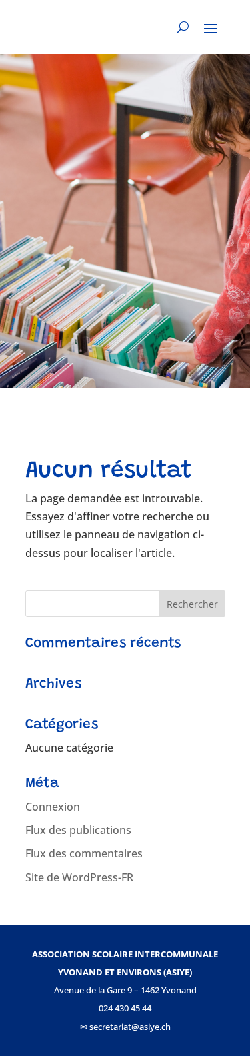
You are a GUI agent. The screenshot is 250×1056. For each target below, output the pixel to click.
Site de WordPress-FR (79, 877)
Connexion (52, 806)
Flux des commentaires (84, 853)
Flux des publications (78, 830)
